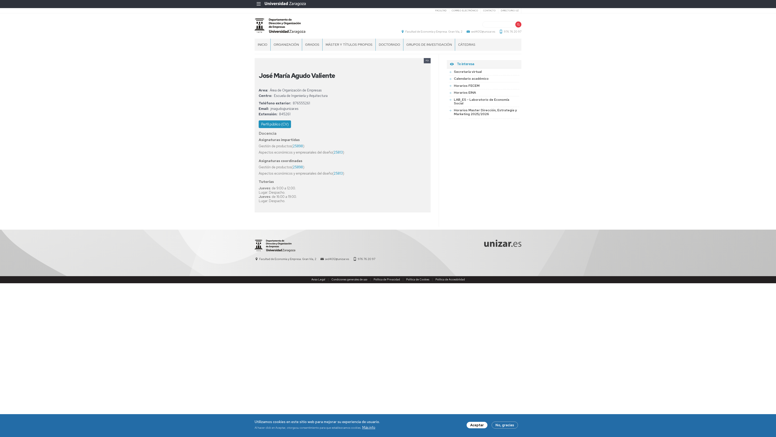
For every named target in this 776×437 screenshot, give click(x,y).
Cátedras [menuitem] (466, 44)
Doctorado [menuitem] (389, 44)
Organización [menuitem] (286, 44)
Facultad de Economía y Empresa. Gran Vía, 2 (433, 31)
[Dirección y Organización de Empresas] (280, 26)
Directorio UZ (510, 10)
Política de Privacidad (387, 279)
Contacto (489, 10)
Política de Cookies (417, 279)
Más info (368, 427)
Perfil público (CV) (275, 124)
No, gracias (505, 425)
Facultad (441, 10)
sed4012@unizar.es (483, 31)
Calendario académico (471, 78)
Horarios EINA (465, 92)
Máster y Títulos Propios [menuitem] (349, 44)
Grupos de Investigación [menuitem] (429, 44)
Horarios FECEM (467, 86)
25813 (338, 152)
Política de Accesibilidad (450, 279)
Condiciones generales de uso (349, 279)
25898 (298, 146)
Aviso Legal (318, 279)
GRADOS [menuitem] (312, 44)
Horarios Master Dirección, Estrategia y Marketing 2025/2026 (485, 112)
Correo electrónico (465, 10)
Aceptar (477, 425)
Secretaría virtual (468, 72)
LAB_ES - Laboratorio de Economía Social (481, 101)
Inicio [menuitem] (262, 44)
